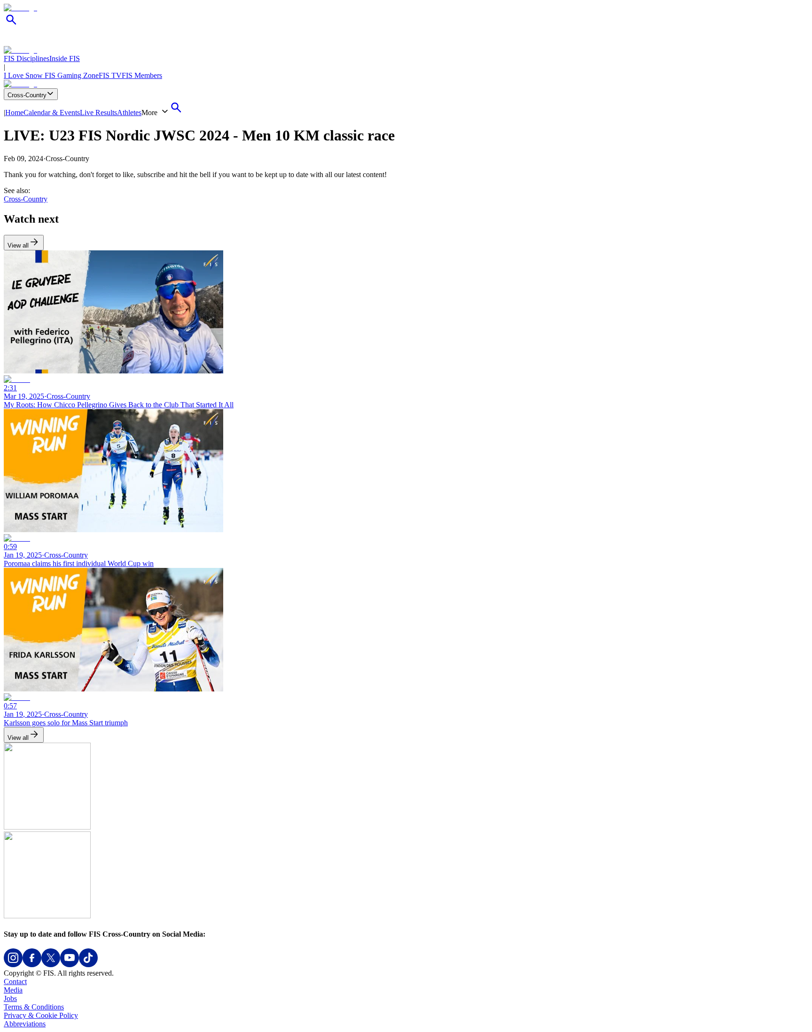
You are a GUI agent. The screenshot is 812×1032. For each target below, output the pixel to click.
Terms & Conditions (34, 1007)
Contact (15, 981)
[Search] (11, 25)
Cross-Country (27, 95)
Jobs (10, 998)
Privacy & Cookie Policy (41, 1015)
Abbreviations (25, 1024)
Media (13, 990)
